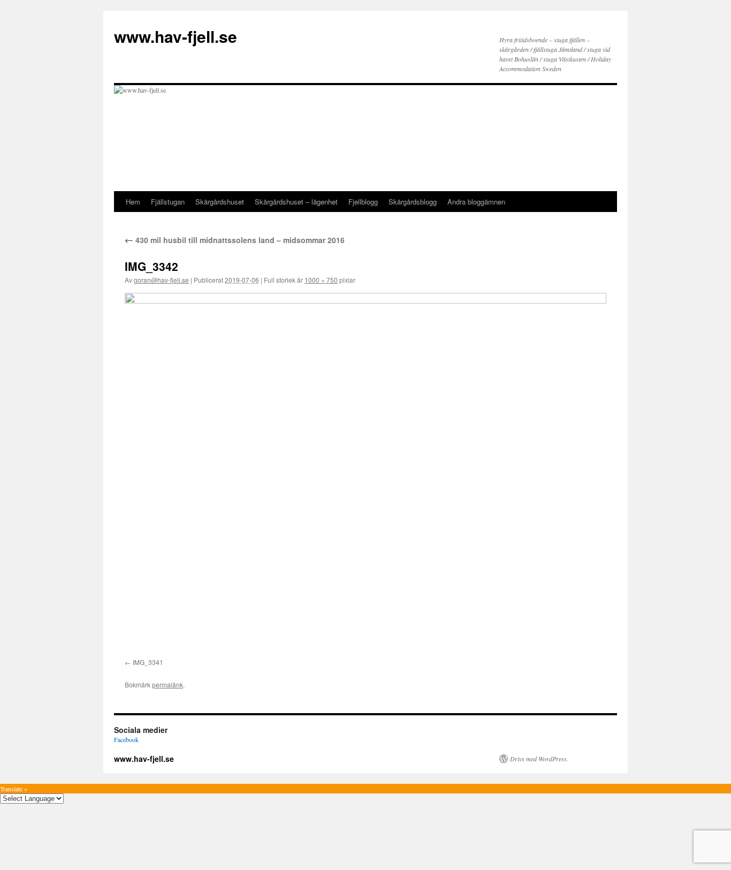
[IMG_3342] (365, 473)
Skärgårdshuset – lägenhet (296, 201)
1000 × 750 (321, 279)
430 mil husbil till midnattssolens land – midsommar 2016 (235, 239)
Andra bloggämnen (476, 201)
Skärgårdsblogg (413, 201)
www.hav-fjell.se (175, 36)
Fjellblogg (363, 201)
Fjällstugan (168, 201)
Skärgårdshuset (219, 201)
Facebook (126, 739)
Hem (133, 201)
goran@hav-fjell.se (161, 279)
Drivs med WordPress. (539, 758)
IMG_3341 (148, 662)
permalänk (167, 684)
